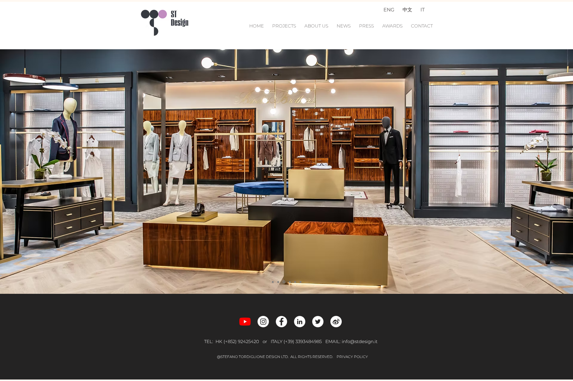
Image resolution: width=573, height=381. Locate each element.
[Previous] (24, 171)
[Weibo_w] (336, 321)
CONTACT (422, 26)
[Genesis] (295, 282)
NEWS (344, 26)
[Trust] (289, 282)
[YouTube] (245, 321)
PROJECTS (286, 26)
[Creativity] (278, 282)
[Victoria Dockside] (273, 282)
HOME (257, 26)
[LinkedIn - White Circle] (299, 321)
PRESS (366, 26)
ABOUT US (316, 26)
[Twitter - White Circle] (318, 321)
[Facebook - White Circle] (281, 321)
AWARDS (392, 26)
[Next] (549, 171)
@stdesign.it (364, 341)
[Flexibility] (300, 282)
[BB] (283, 282)
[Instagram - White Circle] (263, 321)
